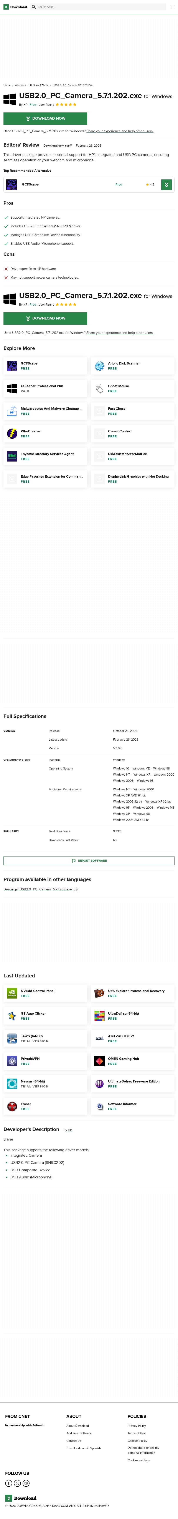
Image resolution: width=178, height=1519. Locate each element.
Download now (49, 118)
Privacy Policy (137, 1426)
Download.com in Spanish (83, 1448)
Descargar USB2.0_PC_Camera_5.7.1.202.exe (37, 889)
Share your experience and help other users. (119, 131)
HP (70, 1130)
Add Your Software (78, 1433)
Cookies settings (139, 1460)
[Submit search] (33, 6)
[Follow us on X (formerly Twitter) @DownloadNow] (17, 1483)
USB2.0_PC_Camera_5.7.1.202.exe (95, 95)
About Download (77, 1426)
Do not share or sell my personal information (143, 1450)
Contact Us (73, 1441)
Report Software (92, 861)
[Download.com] (15, 7)
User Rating (46, 105)
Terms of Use (136, 1433)
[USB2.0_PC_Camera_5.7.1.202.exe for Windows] (9, 99)
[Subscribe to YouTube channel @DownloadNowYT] (26, 1483)
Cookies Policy (137, 1441)
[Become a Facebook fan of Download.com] (8, 1483)
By (23, 105)
